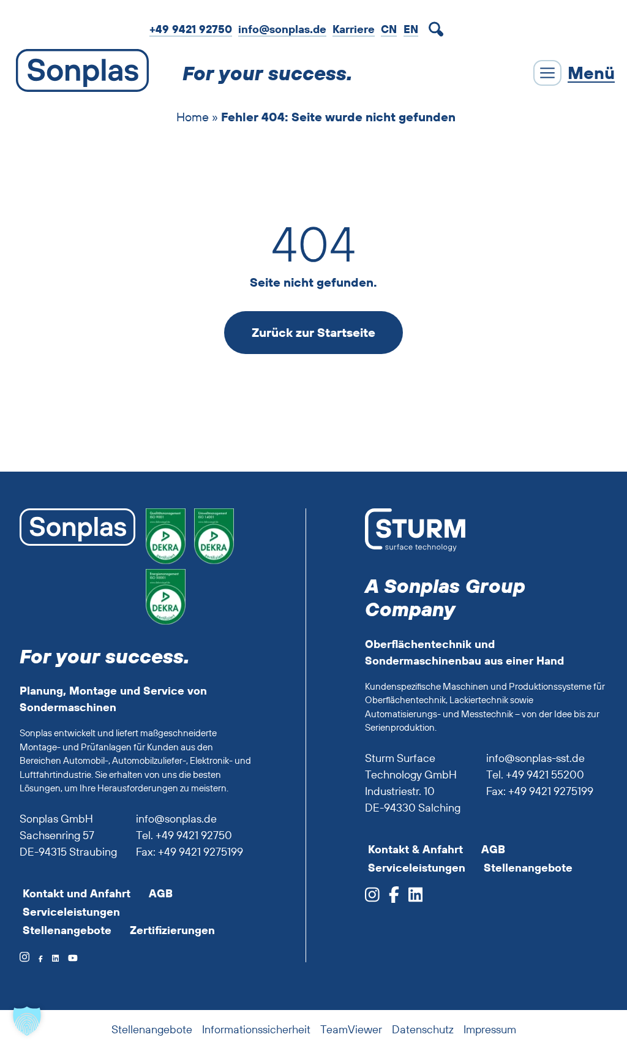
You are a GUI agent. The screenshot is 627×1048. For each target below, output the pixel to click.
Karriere (353, 29)
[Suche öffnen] (438, 29)
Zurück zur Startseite (313, 332)
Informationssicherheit (256, 1029)
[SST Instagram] (372, 898)
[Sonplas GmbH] (79, 73)
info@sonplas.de (282, 29)
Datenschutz (423, 1029)
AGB (161, 893)
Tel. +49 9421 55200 (535, 774)
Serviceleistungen (71, 912)
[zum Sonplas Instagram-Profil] (24, 957)
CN (389, 29)
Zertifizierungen (172, 930)
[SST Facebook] (389, 898)
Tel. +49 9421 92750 (184, 835)
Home (192, 116)
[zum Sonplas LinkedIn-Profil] (51, 957)
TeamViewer (351, 1029)
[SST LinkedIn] (411, 898)
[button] (27, 1021)
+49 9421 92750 (190, 29)
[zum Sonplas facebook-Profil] (36, 957)
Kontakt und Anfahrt (76, 893)
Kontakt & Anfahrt (415, 849)
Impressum (490, 1029)
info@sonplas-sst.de (535, 758)
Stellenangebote (67, 930)
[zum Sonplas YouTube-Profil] (68, 957)
